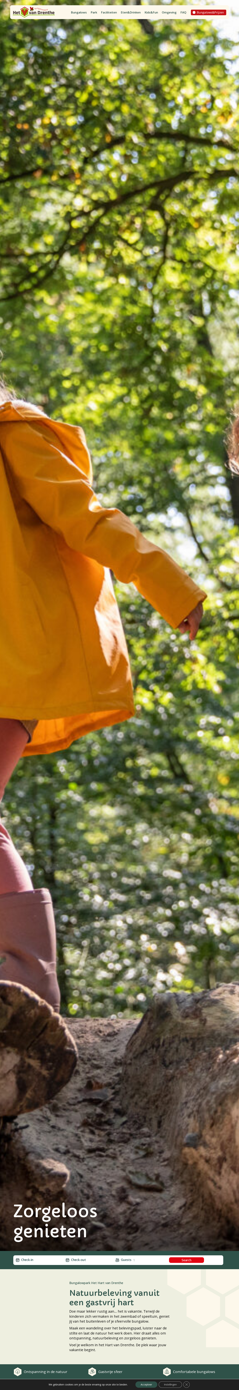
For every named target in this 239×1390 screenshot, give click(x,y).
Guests (126, 1259)
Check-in (27, 1259)
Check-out (78, 1259)
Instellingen (170, 1384)
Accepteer (146, 1384)
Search (186, 1260)
